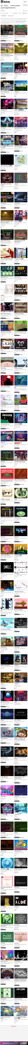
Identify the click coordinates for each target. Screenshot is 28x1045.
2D (19, 13)
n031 (2, 740)
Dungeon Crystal (17, 258)
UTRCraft (16, 683)
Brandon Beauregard (18, 130)
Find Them (16, 405)
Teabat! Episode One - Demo (20, 128)
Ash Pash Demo (17, 851)
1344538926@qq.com (5, 760)
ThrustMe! (3, 814)
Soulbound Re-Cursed (5, 240)
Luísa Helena (16, 370)
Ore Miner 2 (17, 924)
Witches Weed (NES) (5, 665)
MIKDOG (2, 149)
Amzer (15, 499)
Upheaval (16, 109)
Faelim (2, 408)
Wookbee (16, 94)
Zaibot (15, 701)
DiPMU (2, 720)
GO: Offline (16, 573)
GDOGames (3, 205)
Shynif (15, 501)
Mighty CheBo (16, 408)
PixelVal (2, 591)
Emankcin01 (3, 501)
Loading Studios (3, 279)
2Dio (15, 983)
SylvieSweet (16, 1020)
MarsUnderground (17, 148)
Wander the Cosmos (5, 701)
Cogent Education (4, 871)
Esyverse (15, 56)
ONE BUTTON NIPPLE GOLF (20, 331)
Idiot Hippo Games (4, 444)
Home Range (17, 961)
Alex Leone (16, 112)
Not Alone (16, 906)
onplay (2, 1020)
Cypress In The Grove (18, 591)
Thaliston (2, 853)
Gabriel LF (16, 557)
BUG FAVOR (3, 368)
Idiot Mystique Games (4, 539)
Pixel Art (15, 13)
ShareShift (16, 798)
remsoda (2, 352)
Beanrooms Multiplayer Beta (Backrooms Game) (7, 222)
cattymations (3, 388)
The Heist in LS (17, 517)
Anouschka (16, 424)
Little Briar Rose (4, 738)
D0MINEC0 (16, 593)
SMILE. (2, 573)
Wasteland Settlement (19, 313)
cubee (15, 38)
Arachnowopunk (17, 350)
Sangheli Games (3, 483)
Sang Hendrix (3, 112)
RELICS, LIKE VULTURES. (19, 479)
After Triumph (17, 720)
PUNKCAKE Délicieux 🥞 (5, 243)
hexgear (15, 463)
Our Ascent (3, 128)
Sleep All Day (3, 998)
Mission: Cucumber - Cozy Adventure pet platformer (19, 739)
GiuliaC (2, 261)
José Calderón (3, 297)
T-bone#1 (2, 667)
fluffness (15, 223)
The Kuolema (17, 203)
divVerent (16, 186)
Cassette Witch (17, 722)
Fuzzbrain (3, 943)
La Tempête (3, 832)
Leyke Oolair (3, 405)
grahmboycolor (3, 370)
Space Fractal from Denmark (6, 557)
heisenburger (3, 224)
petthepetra (16, 539)
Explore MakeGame (5, 91)
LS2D (2, 350)
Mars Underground (18, 146)
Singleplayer (4, 15)
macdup (2, 187)
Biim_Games (16, 445)
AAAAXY (16, 183)
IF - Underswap (4, 73)
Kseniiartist (16, 741)
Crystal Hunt (17, 814)
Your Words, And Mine (5, 629)
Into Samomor (4, 109)
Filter (26, 5)
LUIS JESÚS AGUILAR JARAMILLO (20, 389)
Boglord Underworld (5, 979)
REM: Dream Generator (6, 313)
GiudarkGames (3, 334)
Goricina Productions (18, 279)
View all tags (10, 15)
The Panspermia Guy (5, 424)
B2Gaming (16, 853)
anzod (2, 57)
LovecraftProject (4, 777)
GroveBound (3, 203)
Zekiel (15, 297)
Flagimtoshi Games (17, 686)
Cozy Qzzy (16, 943)
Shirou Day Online (18, 295)
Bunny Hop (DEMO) (18, 609)
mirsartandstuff (17, 945)
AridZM (2, 928)
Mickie (15, 334)
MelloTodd (3, 945)
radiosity (15, 205)
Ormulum (16, 963)
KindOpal (2, 981)
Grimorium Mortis (18, 442)
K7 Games (16, 816)
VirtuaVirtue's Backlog (5, 315)
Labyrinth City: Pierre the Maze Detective (19, 241)
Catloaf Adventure (18, 998)
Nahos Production (4, 575)
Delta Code (16, 1001)
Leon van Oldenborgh (18, 575)
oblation (16, 832)
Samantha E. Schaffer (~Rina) (6, 613)
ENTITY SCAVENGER (5, 386)
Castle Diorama (17, 165)
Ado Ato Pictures (17, 426)
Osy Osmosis (3, 869)
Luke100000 (16, 927)
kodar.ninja (3, 816)
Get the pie (16, 796)
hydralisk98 (3, 686)
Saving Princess (17, 73)
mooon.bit (16, 261)
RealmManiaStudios (4, 649)
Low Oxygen (3, 906)
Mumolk (15, 761)
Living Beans (17, 555)
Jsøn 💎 (2, 593)
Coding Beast (16, 907)
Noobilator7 (3, 130)
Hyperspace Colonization (6, 331)
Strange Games (17, 870)
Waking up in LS (4, 277)
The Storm (3, 536)
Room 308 (2, 1001)
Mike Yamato (3, 168)
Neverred (16, 536)
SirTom (15, 889)
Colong (15, 612)
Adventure (24, 13)
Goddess (2, 295)
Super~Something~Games (5, 963)
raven (15, 482)
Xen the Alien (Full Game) (19, 461)
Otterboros (3, 908)
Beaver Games (3, 798)
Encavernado (3, 851)
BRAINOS (16, 75)
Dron (15, 630)
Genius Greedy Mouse (5, 555)
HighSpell (3, 461)
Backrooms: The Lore (18, 54)
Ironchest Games (4, 426)
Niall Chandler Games (4, 704)
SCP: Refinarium (4, 36)
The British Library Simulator (7, 258)
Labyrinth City (16, 243)
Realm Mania (3, 647)
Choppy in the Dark (18, 368)
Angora (2, 683)
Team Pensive (3, 521)
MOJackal (16, 315)
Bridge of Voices (4, 757)
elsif (15, 352)
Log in (25, 1)
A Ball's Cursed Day (18, 869)
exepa (2, 779)
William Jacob (16, 667)
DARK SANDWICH (17, 704)
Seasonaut (3, 442)
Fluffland (16, 221)
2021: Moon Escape (5, 165)
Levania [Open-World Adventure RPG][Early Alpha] (7, 55)
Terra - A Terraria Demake (19, 36)
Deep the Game (17, 277)
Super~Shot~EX (4, 961)
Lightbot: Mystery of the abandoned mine (19, 777)
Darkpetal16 (3, 75)
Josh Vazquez (3, 722)
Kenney (2, 94)
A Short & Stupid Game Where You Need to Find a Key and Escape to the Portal (7, 481)
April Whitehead (4, 890)
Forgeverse (16, 91)
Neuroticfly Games (4, 38)
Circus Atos (16, 166)
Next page (13, 1026)
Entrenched (16, 647)
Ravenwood (16, 887)
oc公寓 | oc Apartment (5, 499)
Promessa (16, 665)
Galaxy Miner (3, 796)
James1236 (16, 649)
